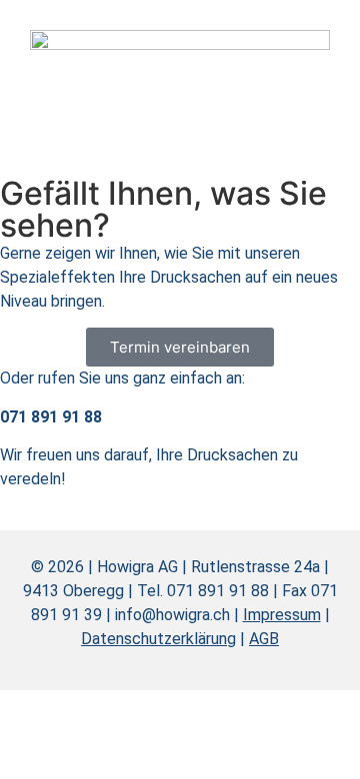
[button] (304, 60)
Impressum (282, 614)
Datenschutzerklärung (158, 638)
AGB (264, 638)
